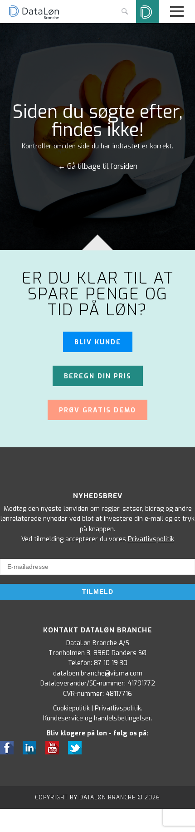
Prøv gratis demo (97, 410)
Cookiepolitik (71, 708)
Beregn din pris (98, 376)
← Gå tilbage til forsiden (97, 166)
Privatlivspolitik (151, 539)
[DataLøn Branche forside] (34, 18)
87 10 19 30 (110, 663)
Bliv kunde (97, 342)
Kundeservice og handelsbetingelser (97, 718)
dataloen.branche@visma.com (97, 673)
